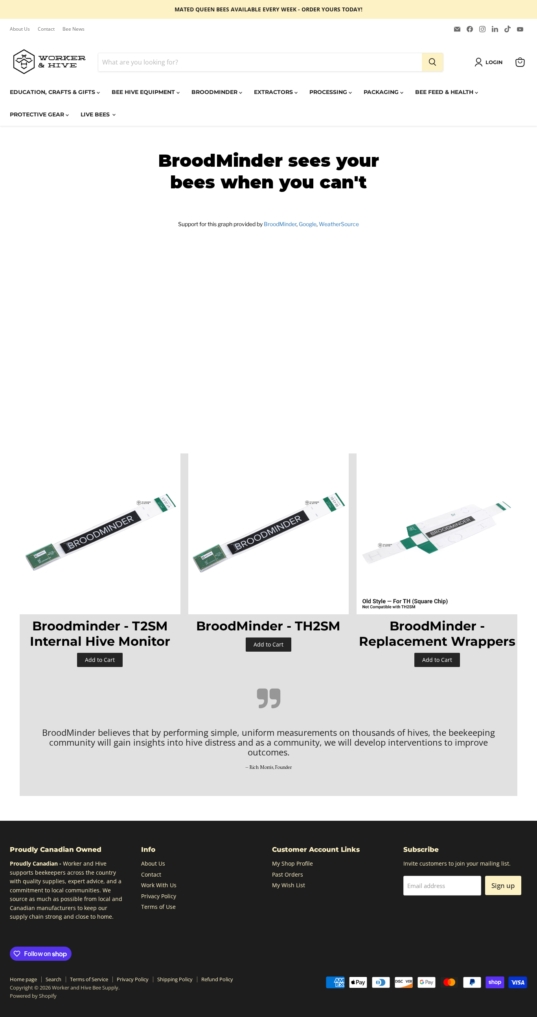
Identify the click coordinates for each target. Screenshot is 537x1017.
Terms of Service (89, 979)
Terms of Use (158, 906)
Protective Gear (38, 114)
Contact (46, 29)
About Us (20, 29)
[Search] (432, 62)
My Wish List (288, 885)
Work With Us (159, 885)
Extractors (274, 92)
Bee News (74, 29)
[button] (490, 62)
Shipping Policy (175, 979)
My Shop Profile (292, 863)
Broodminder (215, 92)
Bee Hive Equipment (144, 92)
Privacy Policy (158, 896)
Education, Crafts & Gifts (53, 92)
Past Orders (287, 874)
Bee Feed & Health (445, 92)
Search (53, 979)
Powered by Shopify (33, 995)
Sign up (503, 885)
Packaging (382, 92)
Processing (329, 92)
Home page (23, 979)
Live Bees (96, 114)
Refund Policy (217, 979)
